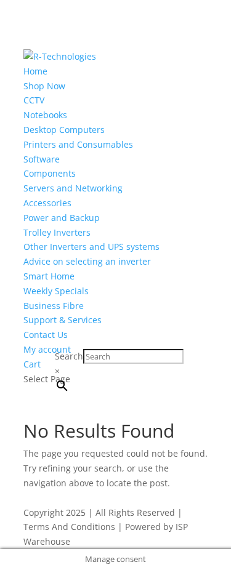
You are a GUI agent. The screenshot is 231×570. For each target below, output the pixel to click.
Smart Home (49, 276)
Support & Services (62, 320)
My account (47, 349)
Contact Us (45, 334)
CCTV (33, 100)
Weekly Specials (56, 291)
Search (69, 356)
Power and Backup (61, 217)
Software (41, 159)
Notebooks (45, 115)
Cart (32, 364)
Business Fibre (53, 305)
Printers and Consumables (78, 144)
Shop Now (44, 86)
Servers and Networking (73, 188)
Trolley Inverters (57, 232)
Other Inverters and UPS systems (91, 246)
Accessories (47, 203)
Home (35, 71)
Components (49, 173)
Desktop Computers (64, 129)
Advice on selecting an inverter (87, 261)
